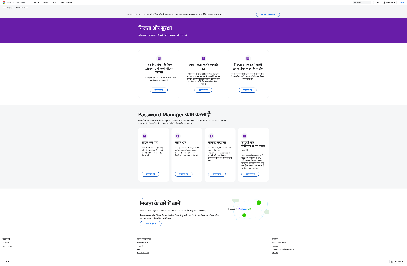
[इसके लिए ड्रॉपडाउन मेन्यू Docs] (39, 2)
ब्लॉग (54, 2)
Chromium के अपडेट (143, 243)
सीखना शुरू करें (151, 224)
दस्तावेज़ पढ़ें (159, 90)
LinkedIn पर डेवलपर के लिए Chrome (283, 249)
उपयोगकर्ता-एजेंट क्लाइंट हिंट (203, 66)
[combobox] (363, 2)
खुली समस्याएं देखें (7, 246)
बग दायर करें (6, 243)
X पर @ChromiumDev (279, 243)
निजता (8, 261)
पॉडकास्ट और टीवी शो (143, 253)
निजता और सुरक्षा (7, 8)
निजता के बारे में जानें (22, 8)
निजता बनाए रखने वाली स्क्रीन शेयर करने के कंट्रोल (247, 66)
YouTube (275, 246)
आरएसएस (275, 253)
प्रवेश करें (401, 2)
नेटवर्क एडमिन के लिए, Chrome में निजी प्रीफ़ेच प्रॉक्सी (159, 68)
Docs (34, 2)
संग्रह (138, 249)
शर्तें (3, 261)
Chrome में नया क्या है (66, 2)
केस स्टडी (46, 2)
